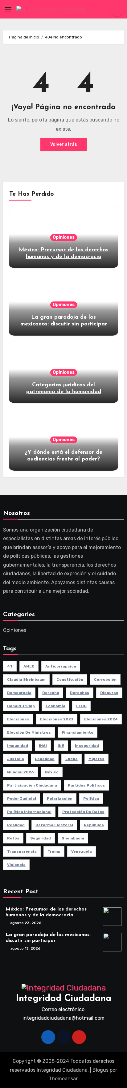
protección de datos (83, 812)
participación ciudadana (32, 785)
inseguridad (87, 745)
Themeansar (63, 1079)
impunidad (17, 745)
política (91, 798)
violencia (16, 865)
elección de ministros (29, 732)
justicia (15, 759)
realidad (16, 825)
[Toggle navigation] (8, 9)
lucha (71, 759)
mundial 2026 (20, 772)
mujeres (96, 759)
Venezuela (81, 851)
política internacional (29, 812)
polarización (59, 798)
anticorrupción (60, 666)
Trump (53, 851)
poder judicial (21, 798)
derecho (50, 693)
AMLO (29, 666)
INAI (43, 745)
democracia (19, 693)
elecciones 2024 (101, 719)
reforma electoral (54, 825)
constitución (69, 679)
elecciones (18, 719)
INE (61, 745)
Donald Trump (21, 706)
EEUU (81, 706)
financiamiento (77, 732)
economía (55, 706)
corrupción (105, 679)
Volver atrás (63, 144)
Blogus (100, 1070)
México (52, 772)
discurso (109, 693)
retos (13, 838)
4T (10, 666)
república (94, 825)
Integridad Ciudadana (63, 998)
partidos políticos (86, 785)
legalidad (45, 759)
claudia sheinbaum (26, 679)
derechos (79, 693)
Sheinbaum (73, 838)
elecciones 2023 (56, 719)
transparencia (22, 851)
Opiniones (64, 237)
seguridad (40, 838)
